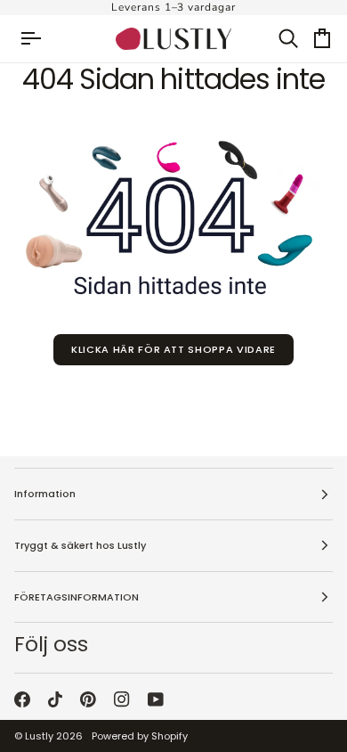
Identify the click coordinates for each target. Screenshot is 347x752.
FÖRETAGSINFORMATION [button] (76, 597)
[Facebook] (22, 699)
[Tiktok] (55, 699)
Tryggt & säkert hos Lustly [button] (80, 545)
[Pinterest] (88, 699)
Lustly (39, 736)
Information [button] (45, 493)
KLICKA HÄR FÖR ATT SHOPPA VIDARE (173, 349)
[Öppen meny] (39, 38)
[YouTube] (156, 699)
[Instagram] (122, 699)
